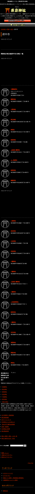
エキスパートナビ (8, 473)
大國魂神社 (14, 89)
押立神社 (13, 119)
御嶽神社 (13, 180)
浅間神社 (13, 342)
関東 (8, 29)
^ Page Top (30, 463)
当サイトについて (6, 419)
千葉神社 (4, 397)
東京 (12, 29)
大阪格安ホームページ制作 (10, 480)
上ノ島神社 (14, 160)
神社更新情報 (5, 417)
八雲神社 (13, 221)
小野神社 (13, 109)
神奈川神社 (5, 402)
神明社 (13, 129)
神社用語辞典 (5, 431)
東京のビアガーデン (6, 457)
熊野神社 (13, 99)
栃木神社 (4, 389)
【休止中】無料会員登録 (8, 424)
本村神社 (13, 231)
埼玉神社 (4, 394)
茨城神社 (4, 387)
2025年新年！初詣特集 (7, 415)
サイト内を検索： (5, 445)
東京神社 (4, 399)
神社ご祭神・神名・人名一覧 (9, 436)
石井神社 (13, 332)
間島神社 (13, 352)
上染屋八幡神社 (15, 150)
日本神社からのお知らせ (8, 422)
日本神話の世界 (5, 429)
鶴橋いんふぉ (5, 453)
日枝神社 (13, 251)
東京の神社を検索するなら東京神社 (17, 10)
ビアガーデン (6, 475)
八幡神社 (13, 261)
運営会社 (5, 491)
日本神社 (3, 29)
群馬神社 (4, 392)
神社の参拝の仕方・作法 (8, 438)
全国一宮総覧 (5, 426)
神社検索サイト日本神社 (17, 21)
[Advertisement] (16, 44)
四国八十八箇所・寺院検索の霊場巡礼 (13, 478)
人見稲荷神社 (15, 302)
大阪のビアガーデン (6, 455)
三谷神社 (13, 241)
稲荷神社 (13, 140)
